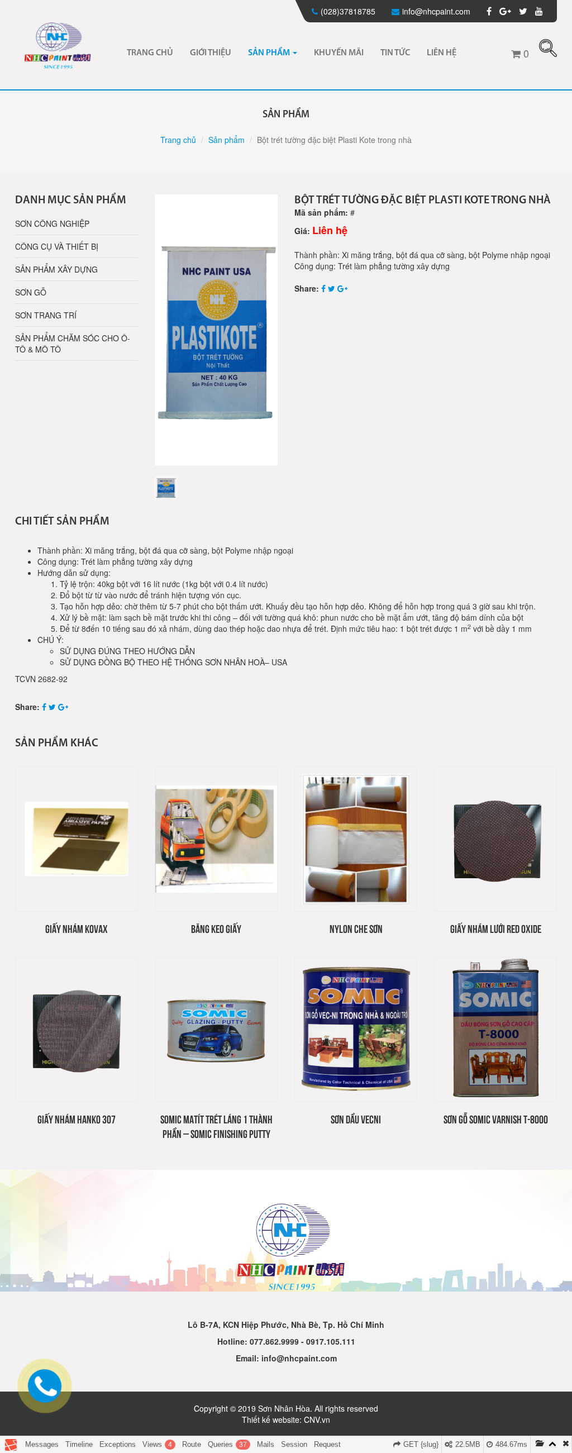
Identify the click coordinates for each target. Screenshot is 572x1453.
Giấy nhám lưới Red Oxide (495, 928)
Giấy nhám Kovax (76, 928)
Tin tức (395, 53)
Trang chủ (150, 53)
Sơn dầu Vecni (356, 1119)
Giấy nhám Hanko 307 (76, 1119)
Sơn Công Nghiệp (52, 223)
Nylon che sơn (356, 928)
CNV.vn (317, 1419)
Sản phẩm (270, 53)
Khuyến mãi (339, 53)
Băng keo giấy (216, 928)
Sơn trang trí (46, 315)
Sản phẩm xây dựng (56, 269)
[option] (216, 329)
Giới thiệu (210, 53)
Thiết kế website (270, 1419)
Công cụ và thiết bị (56, 246)
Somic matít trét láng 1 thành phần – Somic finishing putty (216, 1126)
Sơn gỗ (30, 292)
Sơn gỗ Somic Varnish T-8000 (496, 1119)
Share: (306, 288)
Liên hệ (441, 53)
